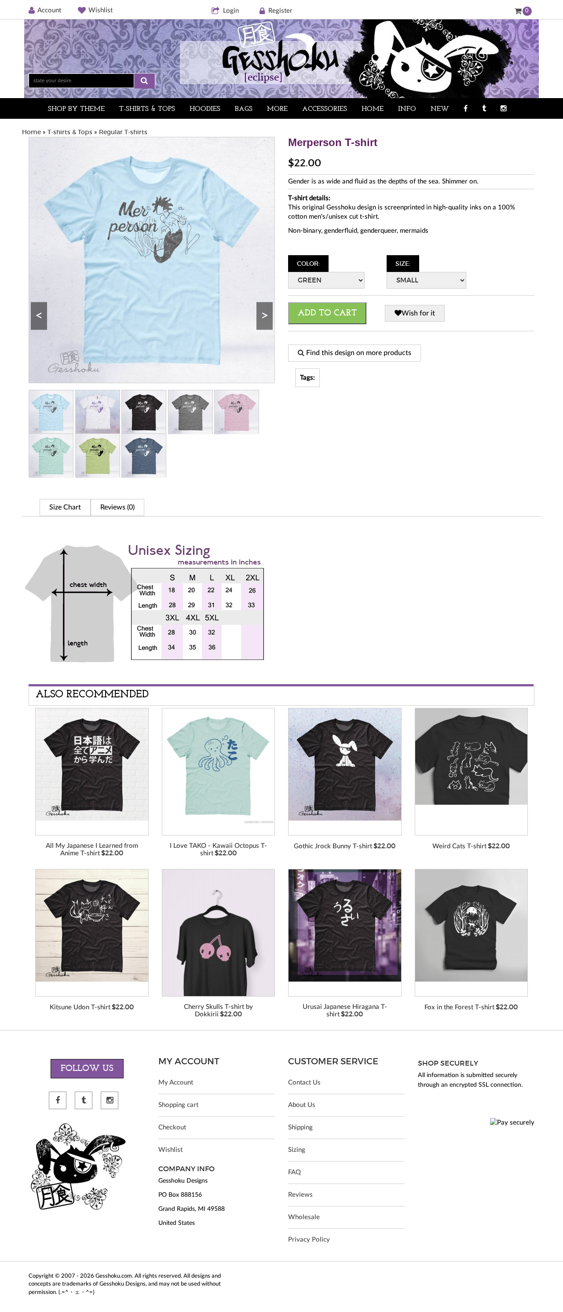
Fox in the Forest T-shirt (459, 1007)
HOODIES (205, 109)
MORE (277, 109)
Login (231, 10)
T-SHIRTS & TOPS (147, 109)
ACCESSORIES (324, 109)
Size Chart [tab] (65, 507)
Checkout (172, 1127)
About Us (301, 1105)
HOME (373, 109)
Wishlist (100, 10)
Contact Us (304, 1082)
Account (49, 10)
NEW (440, 109)
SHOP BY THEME (76, 109)
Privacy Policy (309, 1239)
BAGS (243, 109)
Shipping (300, 1127)
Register (280, 10)
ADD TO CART (327, 313)
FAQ (294, 1172)
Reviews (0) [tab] (117, 507)
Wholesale (304, 1217)
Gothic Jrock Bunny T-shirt (333, 846)
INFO (407, 109)
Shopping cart (178, 1105)
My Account (175, 1082)
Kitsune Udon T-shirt (80, 1007)
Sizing (296, 1150)
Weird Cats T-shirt (459, 846)
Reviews (300, 1194)
